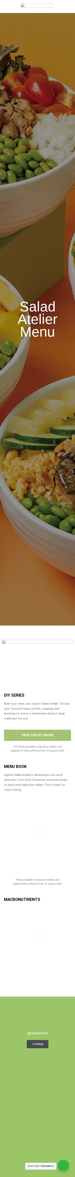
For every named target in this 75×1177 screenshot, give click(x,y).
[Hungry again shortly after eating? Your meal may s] (37, 1080)
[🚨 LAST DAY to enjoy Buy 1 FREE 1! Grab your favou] (37, 1110)
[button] (8, 6)
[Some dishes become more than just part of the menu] (37, 1140)
